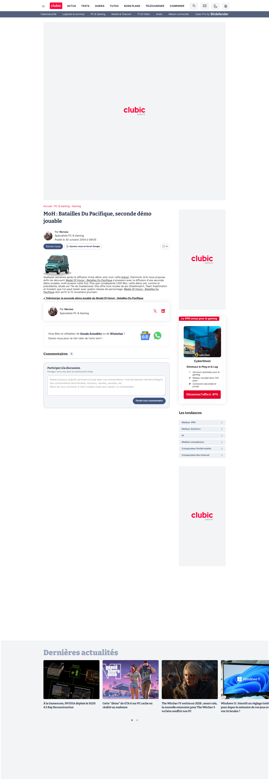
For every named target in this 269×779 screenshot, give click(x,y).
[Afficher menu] (43, 6)
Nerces (63, 232)
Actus (71, 6)
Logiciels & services (74, 14)
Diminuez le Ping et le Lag (202, 367)
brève (124, 277)
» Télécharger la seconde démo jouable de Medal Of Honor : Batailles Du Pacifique (93, 298)
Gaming (76, 206)
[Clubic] (56, 6)
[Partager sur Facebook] (261, 752)
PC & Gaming (98, 14)
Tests (85, 6)
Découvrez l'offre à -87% (202, 394)
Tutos (114, 6)
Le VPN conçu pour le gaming (199, 318)
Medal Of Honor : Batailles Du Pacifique (89, 280)
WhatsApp (116, 333)
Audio (159, 14)
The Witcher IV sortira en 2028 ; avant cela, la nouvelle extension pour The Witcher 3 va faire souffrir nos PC (189, 707)
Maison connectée (179, 14)
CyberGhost (202, 361)
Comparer (177, 6)
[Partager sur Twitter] (261, 763)
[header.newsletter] (205, 6)
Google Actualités (91, 333)
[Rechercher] (194, 6)
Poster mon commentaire (149, 401)
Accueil (47, 206)
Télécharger (155, 6)
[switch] (215, 6)
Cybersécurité (48, 14)
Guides (99, 6)
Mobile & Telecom (121, 14)
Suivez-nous (53, 246)
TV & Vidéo (143, 14)
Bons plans (132, 6)
